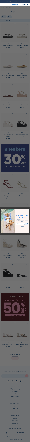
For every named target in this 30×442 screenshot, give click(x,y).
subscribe (26, 223)
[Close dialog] (28, 210)
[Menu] (1, 5)
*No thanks (22, 226)
